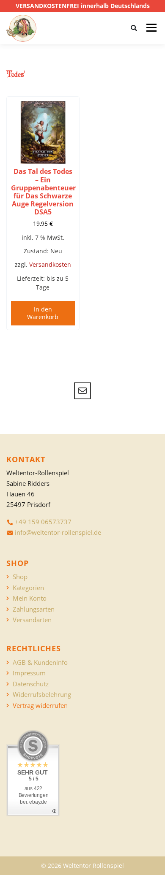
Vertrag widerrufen (40, 705)
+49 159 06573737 (43, 521)
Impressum (29, 673)
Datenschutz (31, 684)
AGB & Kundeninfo (40, 662)
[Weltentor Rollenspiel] (21, 28)
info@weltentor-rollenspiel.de (58, 532)
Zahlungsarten (34, 609)
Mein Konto (30, 598)
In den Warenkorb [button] (42, 313)
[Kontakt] (82, 390)
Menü (151, 28)
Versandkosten (50, 264)
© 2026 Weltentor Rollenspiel (82, 865)
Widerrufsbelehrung (42, 694)
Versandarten (32, 620)
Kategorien (28, 588)
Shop (20, 577)
